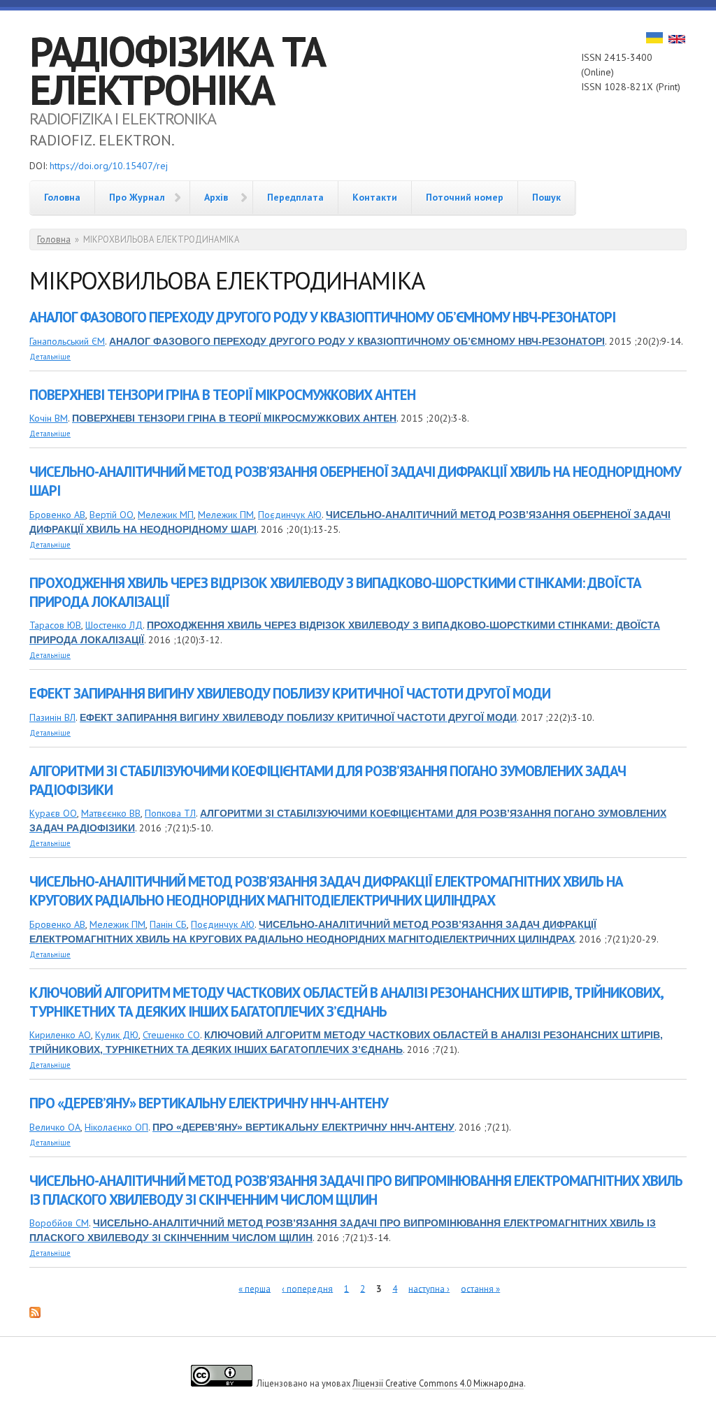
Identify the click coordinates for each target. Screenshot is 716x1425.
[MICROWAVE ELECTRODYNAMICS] (676, 40)
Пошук (546, 197)
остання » (480, 1288)
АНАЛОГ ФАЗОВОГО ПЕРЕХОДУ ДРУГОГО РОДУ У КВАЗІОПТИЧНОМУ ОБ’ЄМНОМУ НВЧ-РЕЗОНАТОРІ (322, 317)
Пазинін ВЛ (52, 717)
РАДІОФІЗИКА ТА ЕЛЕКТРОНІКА (177, 70)
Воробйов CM (59, 1223)
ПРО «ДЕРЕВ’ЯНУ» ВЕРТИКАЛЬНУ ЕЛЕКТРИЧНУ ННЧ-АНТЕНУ (208, 1103)
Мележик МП (166, 514)
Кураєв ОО (53, 813)
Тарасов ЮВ (55, 625)
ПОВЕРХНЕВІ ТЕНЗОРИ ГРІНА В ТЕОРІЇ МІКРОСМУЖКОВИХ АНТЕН (222, 394)
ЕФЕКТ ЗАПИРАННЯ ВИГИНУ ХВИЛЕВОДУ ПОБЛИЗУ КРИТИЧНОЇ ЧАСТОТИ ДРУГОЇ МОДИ (289, 693)
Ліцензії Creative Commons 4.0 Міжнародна (438, 1383)
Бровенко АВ (57, 514)
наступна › (429, 1288)
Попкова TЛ (170, 813)
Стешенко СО (171, 1035)
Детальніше (50, 356)
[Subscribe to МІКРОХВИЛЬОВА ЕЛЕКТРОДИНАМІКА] (35, 1314)
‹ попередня (307, 1288)
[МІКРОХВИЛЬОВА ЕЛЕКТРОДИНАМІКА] (654, 40)
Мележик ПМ (226, 514)
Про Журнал (137, 197)
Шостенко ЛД (114, 625)
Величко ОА (54, 1127)
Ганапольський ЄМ (67, 341)
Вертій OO (112, 514)
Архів (216, 197)
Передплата (295, 197)
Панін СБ (168, 924)
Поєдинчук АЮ (290, 514)
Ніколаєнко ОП (116, 1127)
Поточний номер (464, 197)
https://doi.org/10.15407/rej (109, 165)
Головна (62, 197)
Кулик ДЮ (116, 1035)
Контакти (374, 197)
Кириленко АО (60, 1035)
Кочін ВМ (48, 418)
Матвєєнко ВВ (111, 813)
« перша (254, 1288)
